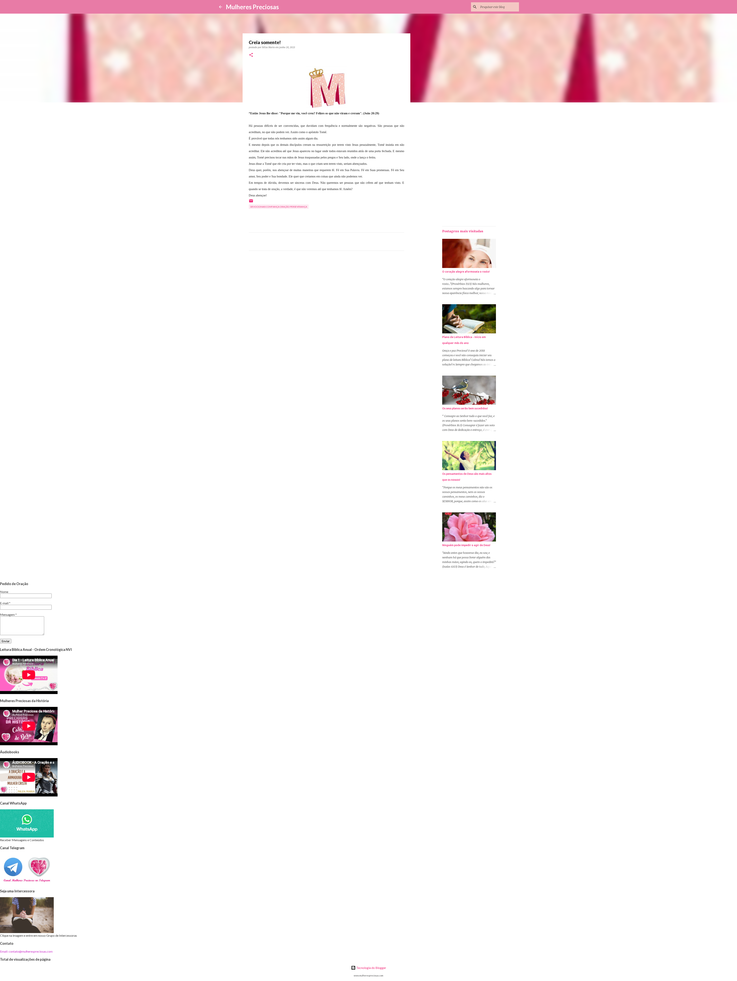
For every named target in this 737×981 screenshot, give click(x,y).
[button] (251, 55)
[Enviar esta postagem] (251, 202)
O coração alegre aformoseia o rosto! (466, 271)
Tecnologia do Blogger (371, 967)
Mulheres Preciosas (252, 7)
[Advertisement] (326, 289)
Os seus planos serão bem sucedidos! (465, 408)
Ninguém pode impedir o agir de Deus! (466, 545)
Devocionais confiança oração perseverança (278, 206)
